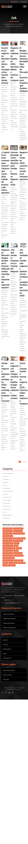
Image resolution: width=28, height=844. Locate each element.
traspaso (17, 543)
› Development (6, 482)
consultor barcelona (8, 543)
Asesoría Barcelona (7, 528)
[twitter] (6, 692)
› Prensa (4, 512)
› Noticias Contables (7, 500)
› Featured (5, 485)
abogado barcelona (7, 550)
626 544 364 (15, 1)
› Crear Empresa (6, 479)
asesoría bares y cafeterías (9, 538)
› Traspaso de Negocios (7, 515)
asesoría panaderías (7, 553)
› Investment (5, 494)
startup (16, 545)
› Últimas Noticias (6, 518)
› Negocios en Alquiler (7, 497)
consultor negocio (7, 533)
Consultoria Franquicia (19, 533)
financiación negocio (8, 560)
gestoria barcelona (18, 528)
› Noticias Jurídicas (6, 506)
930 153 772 (24, 1)
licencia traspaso (13, 562)
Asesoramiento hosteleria (9, 548)
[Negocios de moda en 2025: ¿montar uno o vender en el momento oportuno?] (23, 147)
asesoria (16, 550)
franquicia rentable (18, 540)
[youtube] (9, 692)
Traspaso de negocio (7, 535)
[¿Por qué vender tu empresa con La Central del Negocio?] (14, 245)
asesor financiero (18, 553)
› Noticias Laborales (7, 509)
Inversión (5, 562)
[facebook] (2, 692)
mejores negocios (21, 538)
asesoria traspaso (19, 555)
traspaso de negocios (8, 545)
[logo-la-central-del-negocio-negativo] (6, 5)
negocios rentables (7, 540)
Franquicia (18, 548)
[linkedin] (12, 692)
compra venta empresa (8, 555)
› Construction (5, 476)
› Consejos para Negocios (8, 473)
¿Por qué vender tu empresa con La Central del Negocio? (14, 260)
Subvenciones (22, 562)
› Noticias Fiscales (6, 503)
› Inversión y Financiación (8, 491)
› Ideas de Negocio (6, 488)
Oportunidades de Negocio (9, 565)
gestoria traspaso (19, 560)
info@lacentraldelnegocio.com (12, 602)
